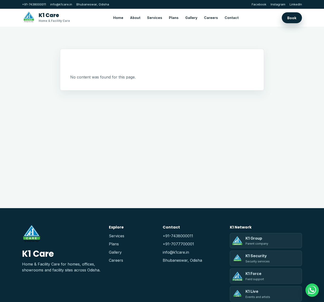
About (135, 18)
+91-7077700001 (178, 244)
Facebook (259, 4)
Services (154, 18)
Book (291, 17)
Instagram (278, 4)
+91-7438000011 (34, 4)
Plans (174, 18)
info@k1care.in (61, 4)
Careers (211, 18)
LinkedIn (296, 4)
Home (118, 18)
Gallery (191, 18)
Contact (232, 18)
